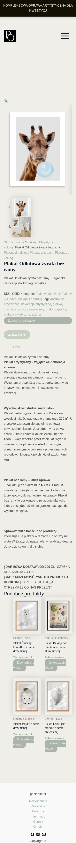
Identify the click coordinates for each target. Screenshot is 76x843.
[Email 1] (44, 834)
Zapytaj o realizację (21, 320)
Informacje (38, 816)
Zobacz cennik (17, 334)
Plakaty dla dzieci (16, 252)
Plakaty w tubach (41, 252)
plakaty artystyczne (17, 314)
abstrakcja (57, 299)
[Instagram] (38, 834)
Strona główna (14, 242)
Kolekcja (38, 811)
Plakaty (31, 242)
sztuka (36, 314)
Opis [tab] (16, 347)
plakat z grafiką (56, 309)
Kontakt (38, 826)
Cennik (38, 821)
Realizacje (38, 806)
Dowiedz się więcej (23, 665)
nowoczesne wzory (31, 309)
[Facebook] (32, 834)
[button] (6, 101)
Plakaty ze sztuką (30, 299)
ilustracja (10, 309)
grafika (57, 304)
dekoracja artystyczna (36, 304)
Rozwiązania (38, 801)
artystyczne (11, 304)
